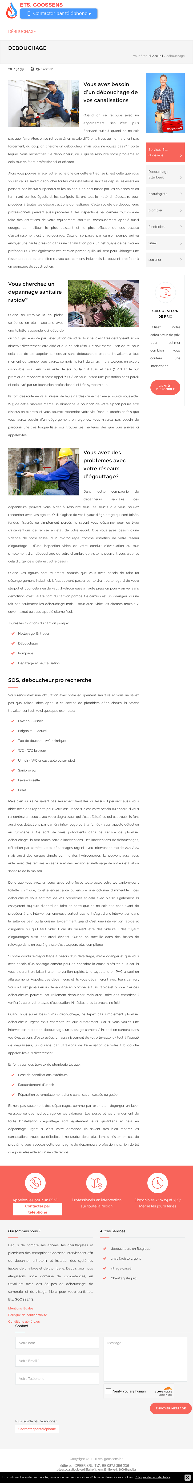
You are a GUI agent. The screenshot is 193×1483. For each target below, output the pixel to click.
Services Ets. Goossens (158, 152)
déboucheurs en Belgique (130, 1248)
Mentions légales (20, 1308)
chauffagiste (158, 194)
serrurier (155, 259)
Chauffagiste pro (123, 1278)
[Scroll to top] (180, 1470)
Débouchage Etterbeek (158, 174)
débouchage (22, 31)
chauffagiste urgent (126, 1258)
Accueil (157, 56)
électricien (157, 227)
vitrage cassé (121, 1268)
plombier (155, 210)
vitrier (153, 243)
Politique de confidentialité (27, 1315)
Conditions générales (24, 1321)
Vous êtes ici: (142, 56)
